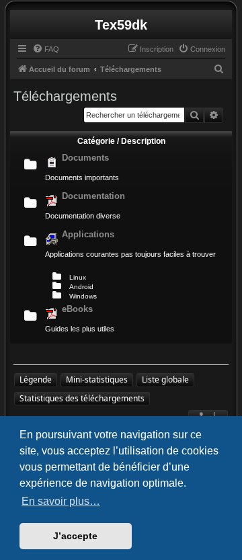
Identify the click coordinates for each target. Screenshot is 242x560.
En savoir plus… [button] (61, 501)
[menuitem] (45, 49)
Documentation (93, 196)
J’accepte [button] (75, 535)
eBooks (77, 309)
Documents (85, 158)
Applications (88, 234)
